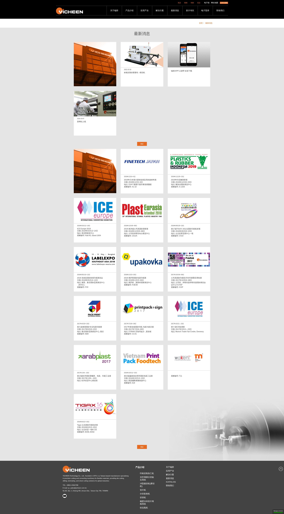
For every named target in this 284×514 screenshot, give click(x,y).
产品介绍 (129, 10)
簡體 (192, 3)
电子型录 (205, 10)
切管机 (143, 497)
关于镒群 (114, 10)
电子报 (206, 3)
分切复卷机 (145, 494)
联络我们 (220, 10)
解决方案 (160, 10)
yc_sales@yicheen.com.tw (77, 488)
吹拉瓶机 (144, 508)
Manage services (278, 511)
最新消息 (175, 10)
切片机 (143, 490)
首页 (201, 23)
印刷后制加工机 (147, 473)
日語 (198, 3)
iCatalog (171, 482)
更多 (142, 144)
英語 (179, 3)
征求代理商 (224, 3)
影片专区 (190, 10)
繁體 (185, 3)
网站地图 (214, 3)
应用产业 (145, 10)
